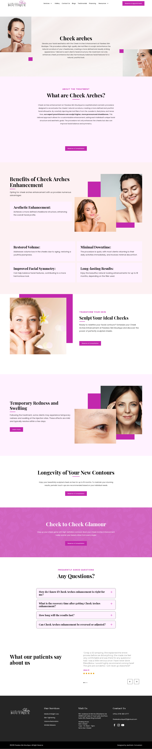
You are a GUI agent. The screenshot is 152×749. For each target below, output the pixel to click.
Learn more (16, 429)
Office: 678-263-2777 (121, 714)
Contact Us (66, 3)
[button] (48, 3)
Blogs (74, 3)
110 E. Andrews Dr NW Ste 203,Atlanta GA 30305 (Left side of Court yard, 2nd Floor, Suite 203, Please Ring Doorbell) (93, 716)
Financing (92, 3)
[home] (22, 3)
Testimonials (82, 3)
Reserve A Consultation (76, 148)
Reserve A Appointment (133, 3)
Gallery (57, 3)
